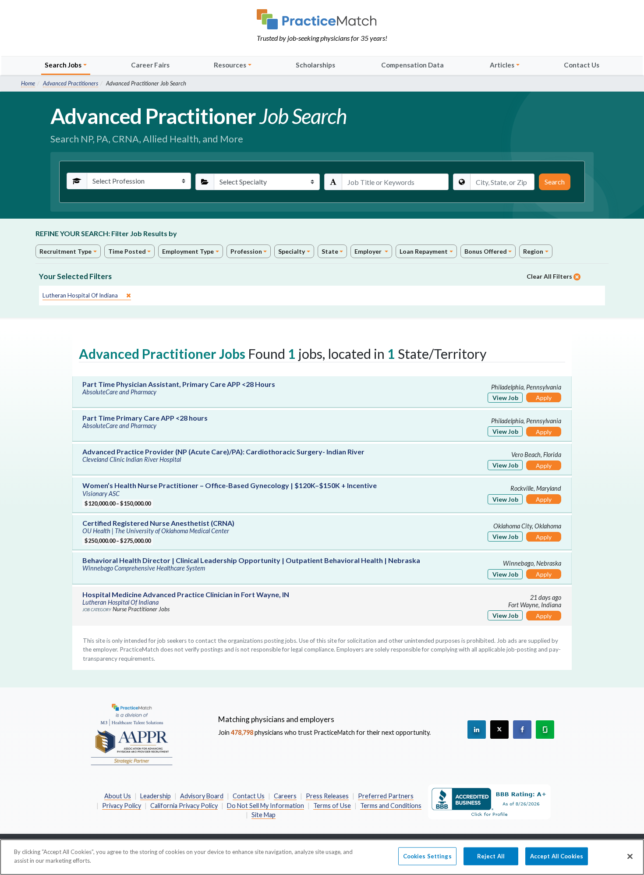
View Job (505, 397)
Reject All (491, 856)
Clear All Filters (550, 276)
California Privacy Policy (184, 805)
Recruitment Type (65, 251)
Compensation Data (412, 65)
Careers (285, 796)
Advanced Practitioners (70, 83)
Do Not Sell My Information (265, 805)
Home (28, 83)
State (330, 251)
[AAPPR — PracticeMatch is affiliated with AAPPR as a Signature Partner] (131, 734)
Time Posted (127, 251)
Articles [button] (502, 65)
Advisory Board (201, 796)
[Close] (630, 856)
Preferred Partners (386, 796)
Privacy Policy (121, 805)
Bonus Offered (485, 251)
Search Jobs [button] (63, 65)
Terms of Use (332, 805)
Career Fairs (150, 65)
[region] (322, 857)
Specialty (291, 251)
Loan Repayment (424, 251)
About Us (117, 796)
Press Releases (327, 796)
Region (533, 251)
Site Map (263, 814)
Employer (368, 251)
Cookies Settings (427, 856)
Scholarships (315, 65)
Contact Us (581, 65)
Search (555, 181)
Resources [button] (230, 65)
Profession (246, 251)
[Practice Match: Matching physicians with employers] (322, 19)
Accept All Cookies (556, 856)
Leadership (155, 796)
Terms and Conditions (390, 805)
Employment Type (188, 251)
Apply (544, 397)
